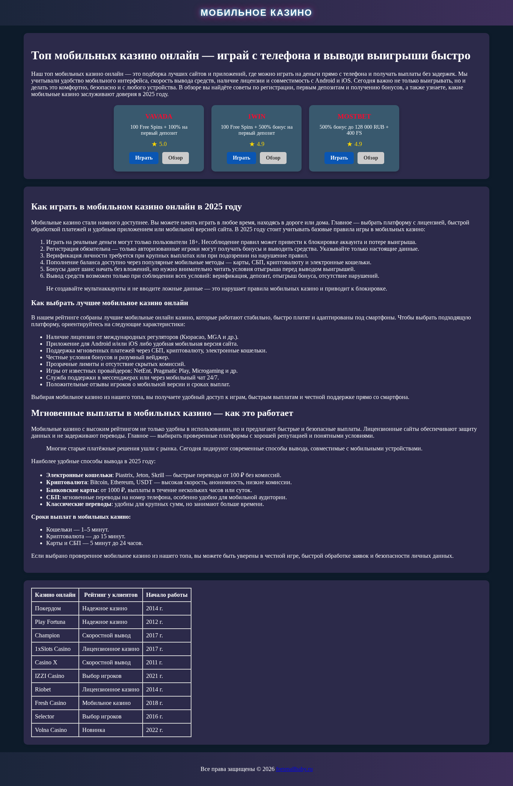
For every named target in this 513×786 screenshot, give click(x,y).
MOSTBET (354, 116)
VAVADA (158, 116)
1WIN (257, 116)
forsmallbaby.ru (294, 769)
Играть (143, 158)
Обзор (175, 158)
